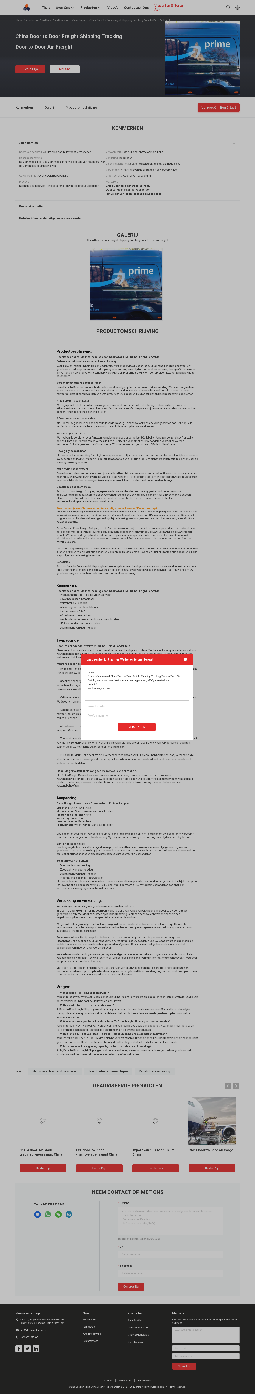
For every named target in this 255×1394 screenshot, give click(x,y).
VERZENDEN (136, 727)
